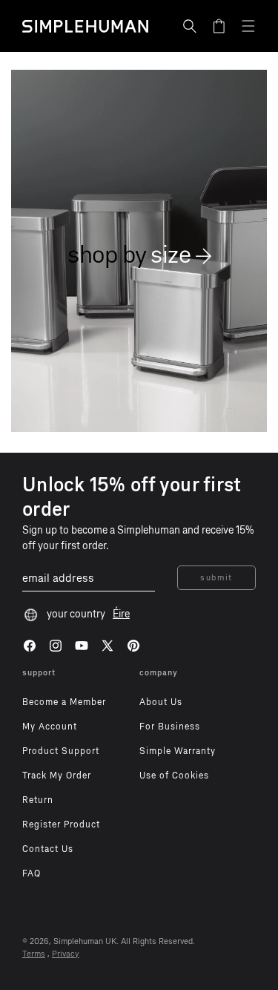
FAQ (31, 873)
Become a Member (64, 702)
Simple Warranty (177, 751)
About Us (160, 702)
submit (216, 578)
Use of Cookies (174, 775)
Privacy (65, 954)
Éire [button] (121, 614)
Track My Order (56, 775)
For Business (169, 726)
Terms (33, 954)
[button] (190, 26)
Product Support (60, 751)
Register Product (61, 824)
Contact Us (47, 849)
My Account (49, 726)
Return (37, 800)
